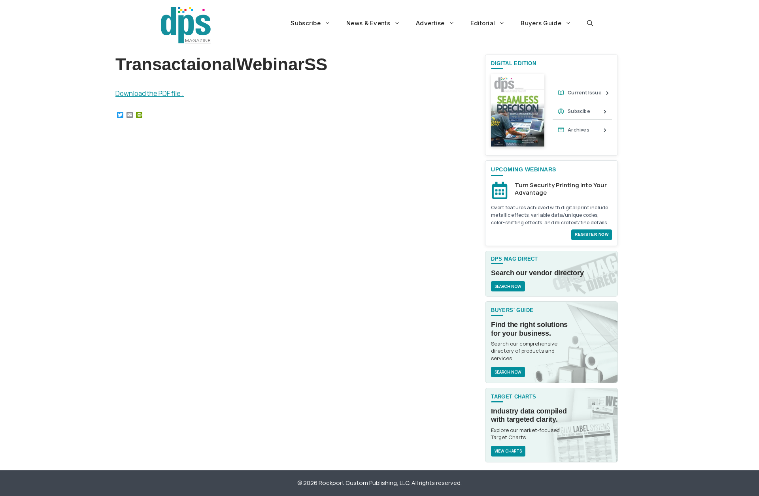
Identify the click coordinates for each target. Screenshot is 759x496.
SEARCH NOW (508, 286)
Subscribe (306, 23)
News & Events (368, 23)
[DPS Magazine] (185, 25)
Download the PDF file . (149, 93)
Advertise (430, 23)
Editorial (482, 23)
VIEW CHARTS (508, 451)
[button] (590, 23)
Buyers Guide (541, 23)
